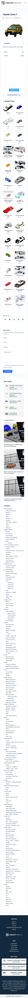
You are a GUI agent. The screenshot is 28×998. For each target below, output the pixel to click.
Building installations (8, 529)
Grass (7, 799)
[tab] (7, 43)
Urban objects (7, 816)
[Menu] (25, 2)
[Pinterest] (14, 319)
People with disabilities (11, 751)
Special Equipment (10, 732)
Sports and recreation (9, 770)
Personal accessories (10, 755)
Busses (7, 894)
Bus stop (8, 818)
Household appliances (11, 725)
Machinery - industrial (10, 710)
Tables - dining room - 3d (11, 651)
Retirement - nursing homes (12, 869)
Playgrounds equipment (11, 823)
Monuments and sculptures (12, 666)
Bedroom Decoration (10, 681)
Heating (7, 674)
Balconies (8, 575)
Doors (7, 581)
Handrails (12, 407)
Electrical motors (11, 613)
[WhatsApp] (23, 319)
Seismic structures (10, 558)
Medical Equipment (10, 658)
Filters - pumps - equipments (12, 761)
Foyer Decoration (10, 689)
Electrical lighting (9, 611)
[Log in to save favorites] (23, 43)
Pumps (7, 711)
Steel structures (9, 560)
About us (14, 921)
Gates (7, 590)
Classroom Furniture (10, 638)
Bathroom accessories (11, 510)
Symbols (6, 780)
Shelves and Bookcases (11, 649)
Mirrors (7, 729)
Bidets (7, 516)
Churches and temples (11, 664)
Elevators (8, 531)
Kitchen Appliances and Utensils (13, 727)
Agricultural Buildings (10, 831)
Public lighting (9, 806)
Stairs (7, 541)
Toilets (7, 524)
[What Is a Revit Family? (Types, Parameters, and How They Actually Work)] (14, 459)
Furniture (6, 622)
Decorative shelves (10, 683)
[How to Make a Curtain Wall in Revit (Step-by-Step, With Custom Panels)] (14, 486)
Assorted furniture (10, 624)
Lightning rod (10, 619)
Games (7, 723)
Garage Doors (11, 586)
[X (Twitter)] (9, 319)
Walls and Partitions (10, 562)
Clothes (7, 719)
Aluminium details (9, 571)
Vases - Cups (9, 736)
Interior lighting (11, 617)
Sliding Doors (10, 588)
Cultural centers (9, 848)
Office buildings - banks (11, 861)
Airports (7, 833)
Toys (7, 734)
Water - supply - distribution (12, 814)
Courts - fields (9, 772)
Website (5, 347)
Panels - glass (9, 596)
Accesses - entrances (11, 829)
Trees (7, 803)
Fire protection (9, 533)
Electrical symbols (12, 615)
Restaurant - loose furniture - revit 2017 (16, 386)
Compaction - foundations (11, 766)
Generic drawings (9, 605)
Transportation (9, 880)
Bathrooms (8, 512)
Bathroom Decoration (10, 679)
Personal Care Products (11, 757)
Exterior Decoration (10, 687)
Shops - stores (9, 875)
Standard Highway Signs (11, 810)
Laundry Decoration (10, 700)
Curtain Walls (8, 579)
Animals (7, 601)
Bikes (7, 890)
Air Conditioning (9, 672)
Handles (7, 594)
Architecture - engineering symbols (13, 782)
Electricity (6, 609)
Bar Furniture (8, 626)
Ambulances (8, 888)
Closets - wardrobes (10, 639)
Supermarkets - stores (11, 876)
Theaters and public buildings (12, 668)
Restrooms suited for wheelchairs (15, 753)
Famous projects (9, 852)
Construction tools (10, 567)
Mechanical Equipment (9, 704)
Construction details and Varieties (11, 545)
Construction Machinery (11, 565)
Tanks (7, 713)
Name (5, 338)
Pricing (14, 925)
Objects (5, 717)
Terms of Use (14, 947)
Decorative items (9, 721)
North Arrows (9, 820)
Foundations (8, 552)
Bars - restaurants (10, 837)
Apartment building (10, 835)
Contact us (14, 923)
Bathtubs (8, 514)
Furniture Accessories (11, 643)
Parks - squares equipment (12, 822)
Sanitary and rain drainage (11, 537)
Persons (6, 749)
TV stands (8, 653)
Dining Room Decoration (11, 685)
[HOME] (3, 18)
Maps (7, 607)
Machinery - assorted (10, 708)
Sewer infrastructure (10, 808)
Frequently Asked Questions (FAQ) (14, 927)
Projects (8, 867)
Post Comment (7, 371)
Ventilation (8, 675)
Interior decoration (8, 677)
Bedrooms (8, 628)
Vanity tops (8, 528)
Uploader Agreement (14, 951)
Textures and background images (11, 785)
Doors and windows (8, 569)
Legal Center (14, 943)
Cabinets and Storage (10, 630)
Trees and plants (7, 791)
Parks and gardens (8, 738)
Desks (7, 641)
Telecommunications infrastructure (13, 812)
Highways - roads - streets (12, 768)
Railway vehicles (9, 903)
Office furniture (9, 645)
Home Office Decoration (11, 691)
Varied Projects (7, 827)
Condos (7, 846)
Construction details (10, 577)
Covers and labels (10, 603)
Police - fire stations (10, 865)
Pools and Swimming (8, 759)
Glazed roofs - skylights (11, 592)
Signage (7, 784)
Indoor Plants (9, 693)
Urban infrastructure (8, 804)
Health (5, 655)
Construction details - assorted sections (15, 550)
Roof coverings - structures (12, 556)
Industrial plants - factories (12, 859)
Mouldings (8, 554)
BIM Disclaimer (14, 949)
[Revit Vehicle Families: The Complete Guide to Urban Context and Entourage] (14, 432)
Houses (7, 856)
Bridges (7, 765)
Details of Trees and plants (12, 797)
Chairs (7, 632)
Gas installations (9, 535)
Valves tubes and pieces (11, 715)
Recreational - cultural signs (12, 776)
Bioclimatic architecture (11, 839)
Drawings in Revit (8, 600)
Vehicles (6, 884)
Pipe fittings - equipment (11, 522)
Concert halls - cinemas (11, 844)
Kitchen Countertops (12, 696)
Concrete (8, 548)
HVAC (5, 670)
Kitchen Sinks (11, 698)
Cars (7, 895)
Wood (7, 789)
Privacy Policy (14, 945)
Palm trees (8, 801)
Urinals (7, 526)
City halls (8, 842)
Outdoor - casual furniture (11, 747)
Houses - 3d (8, 858)
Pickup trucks (9, 901)
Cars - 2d (8, 897)
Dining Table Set (13, 413)
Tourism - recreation (10, 878)
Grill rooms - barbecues (11, 746)
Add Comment (7, 352)
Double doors (11, 584)
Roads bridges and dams (9, 763)
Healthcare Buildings (10, 854)
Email (5, 342)
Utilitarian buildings (10, 882)
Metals (7, 787)
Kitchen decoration (10, 694)
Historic (5, 662)
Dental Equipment (10, 657)
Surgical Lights (9, 660)
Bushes (7, 795)
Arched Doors (11, 583)
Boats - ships (9, 892)
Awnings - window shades (11, 573)
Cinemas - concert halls (11, 636)
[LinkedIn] (18, 319)
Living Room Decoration (11, 702)
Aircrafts (8, 886)
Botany (7, 793)
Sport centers (9, 778)
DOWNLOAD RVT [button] (14, 90)
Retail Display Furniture (11, 647)
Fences (7, 740)
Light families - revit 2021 (15, 401)
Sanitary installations (10, 539)
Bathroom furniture (8, 509)
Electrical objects (10, 620)
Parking (7, 863)
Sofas (9, 634)
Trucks (7, 905)
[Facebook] (5, 319)
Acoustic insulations (10, 547)
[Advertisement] (14, 72)
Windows (8, 598)
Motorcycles (8, 899)
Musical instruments (10, 730)
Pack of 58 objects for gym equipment (16, 394)
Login (19, 95)
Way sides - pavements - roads (13, 825)
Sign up (14, 929)
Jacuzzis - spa (9, 518)
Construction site (8, 564)
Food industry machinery (11, 706)
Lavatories (8, 520)
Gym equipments (9, 774)
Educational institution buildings (13, 850)
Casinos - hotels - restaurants (12, 840)
